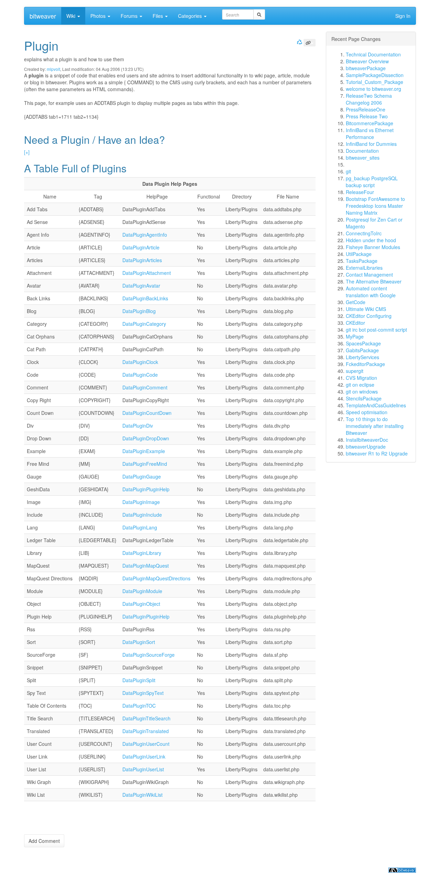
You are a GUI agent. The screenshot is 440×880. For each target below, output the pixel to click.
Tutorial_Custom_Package (374, 81)
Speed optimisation (366, 412)
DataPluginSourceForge (148, 654)
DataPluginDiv (137, 425)
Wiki (71, 15)
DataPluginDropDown (145, 438)
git (348, 171)
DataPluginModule (142, 591)
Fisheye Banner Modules (373, 247)
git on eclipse (360, 384)
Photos (98, 15)
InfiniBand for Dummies (371, 143)
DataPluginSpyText (143, 692)
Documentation (362, 150)
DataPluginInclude (142, 514)
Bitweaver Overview (367, 61)
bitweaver (43, 15)
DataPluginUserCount (145, 743)
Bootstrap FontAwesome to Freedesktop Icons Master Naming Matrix (375, 205)
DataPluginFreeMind (144, 463)
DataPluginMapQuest (145, 565)
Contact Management (369, 274)
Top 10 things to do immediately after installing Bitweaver (375, 426)
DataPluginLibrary (141, 552)
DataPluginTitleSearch (146, 718)
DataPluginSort (138, 641)
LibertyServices (362, 357)
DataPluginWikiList (142, 794)
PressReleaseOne (365, 109)
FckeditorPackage (365, 364)
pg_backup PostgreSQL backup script (372, 182)
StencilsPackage (364, 398)
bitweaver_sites (363, 157)
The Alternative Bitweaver (374, 281)
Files (158, 15)
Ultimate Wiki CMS (366, 308)
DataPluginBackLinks (145, 298)
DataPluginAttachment (146, 272)
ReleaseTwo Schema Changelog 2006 (369, 99)
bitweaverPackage (366, 68)
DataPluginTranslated (145, 731)
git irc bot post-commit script (376, 329)
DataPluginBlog (139, 311)
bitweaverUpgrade (366, 446)
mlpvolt (53, 69)
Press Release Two (367, 116)
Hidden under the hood (371, 240)
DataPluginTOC (139, 705)
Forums (130, 15)
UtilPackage (359, 253)
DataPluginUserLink (143, 756)
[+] (27, 152)
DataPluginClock (140, 361)
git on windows (362, 391)
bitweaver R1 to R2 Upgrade (377, 453)
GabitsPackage (362, 350)
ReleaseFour (360, 192)
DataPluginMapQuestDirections (156, 578)
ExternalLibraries (364, 267)
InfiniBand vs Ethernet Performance (370, 133)
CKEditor (355, 322)
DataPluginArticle (141, 247)
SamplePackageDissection (375, 75)
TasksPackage (361, 260)
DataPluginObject (141, 603)
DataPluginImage (141, 501)
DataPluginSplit (138, 680)
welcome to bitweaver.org (373, 88)
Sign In (402, 15)
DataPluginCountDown (147, 412)
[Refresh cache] (298, 41)
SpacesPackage (363, 343)
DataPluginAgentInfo (144, 234)
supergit (354, 370)
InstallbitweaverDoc (367, 439)
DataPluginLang (139, 527)
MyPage (355, 336)
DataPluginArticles (142, 260)
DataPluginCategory (144, 323)
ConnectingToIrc (364, 233)
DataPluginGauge (141, 476)
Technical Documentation (373, 54)
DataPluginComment (144, 387)
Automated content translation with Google (371, 292)
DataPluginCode (140, 374)
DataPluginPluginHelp (145, 489)
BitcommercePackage (369, 123)
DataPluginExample (143, 451)
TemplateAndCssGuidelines (376, 405)
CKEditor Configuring (369, 315)
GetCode (355, 302)
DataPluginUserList (143, 769)
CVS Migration (361, 377)
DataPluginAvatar (141, 285)
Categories (190, 15)
